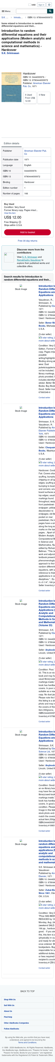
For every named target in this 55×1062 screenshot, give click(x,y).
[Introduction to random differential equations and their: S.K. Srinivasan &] (21, 840)
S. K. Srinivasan (29, 256)
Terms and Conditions (27, 1042)
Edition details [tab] (11, 143)
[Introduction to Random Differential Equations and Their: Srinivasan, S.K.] (21, 600)
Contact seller (44, 397)
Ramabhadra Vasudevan (29, 259)
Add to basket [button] (27, 232)
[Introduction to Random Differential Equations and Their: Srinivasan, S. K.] (21, 407)
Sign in (41, 4)
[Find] (50, 11)
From (30, 97)
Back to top (27, 991)
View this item (10, 213)
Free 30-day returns (27, 240)
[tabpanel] (26, 172)
